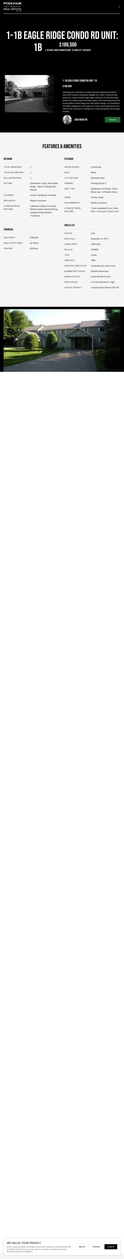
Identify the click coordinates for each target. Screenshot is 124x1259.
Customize (96, 1247)
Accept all (111, 1247)
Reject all (82, 1247)
